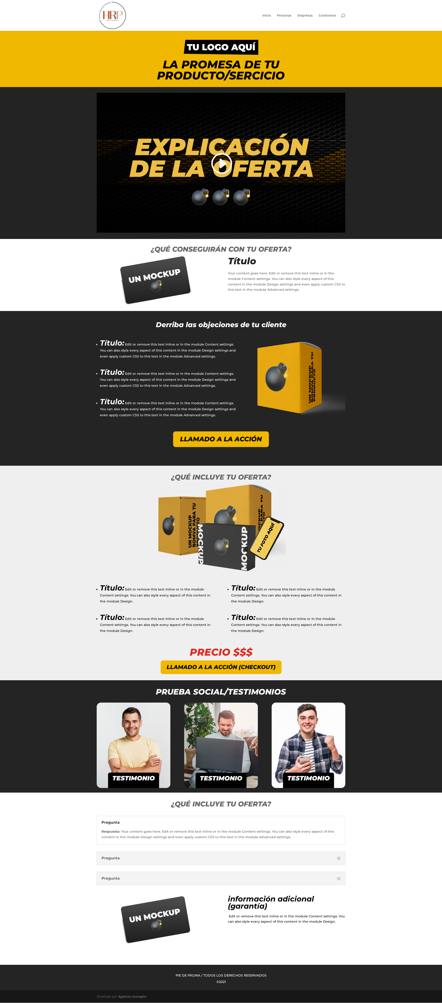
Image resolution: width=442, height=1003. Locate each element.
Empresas (305, 15)
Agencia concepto (132, 996)
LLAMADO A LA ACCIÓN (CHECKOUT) (221, 667)
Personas (284, 15)
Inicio (266, 15)
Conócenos (327, 15)
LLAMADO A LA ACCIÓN (221, 439)
